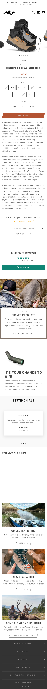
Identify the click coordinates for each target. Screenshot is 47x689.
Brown (15, 106)
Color (23, 102)
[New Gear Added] (23, 561)
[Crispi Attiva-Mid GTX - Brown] (7, 486)
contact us (22, 651)
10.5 (39, 87)
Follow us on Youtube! (23, 635)
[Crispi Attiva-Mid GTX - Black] (13, 486)
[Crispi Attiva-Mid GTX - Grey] (10, 486)
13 (38, 94)
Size (23, 83)
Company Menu (23, 667)
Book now (23, 543)
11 (9, 94)
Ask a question (23, 234)
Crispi (23, 64)
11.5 (16, 94)
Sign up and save (23, 643)
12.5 (31, 94)
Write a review (23, 267)
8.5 (12, 87)
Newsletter (23, 659)
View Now (23, 589)
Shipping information (23, 228)
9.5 (25, 87)
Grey (23, 106)
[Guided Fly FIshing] (23, 515)
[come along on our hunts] (23, 607)
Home (23, 60)
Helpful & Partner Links (22, 675)
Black (32, 106)
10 (32, 87)
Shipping (15, 77)
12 (23, 94)
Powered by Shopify (23, 687)
